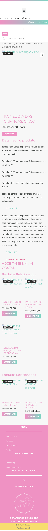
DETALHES (11, 252)
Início (4, 44)
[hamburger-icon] (5, 34)
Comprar (9, 313)
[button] (24, 10)
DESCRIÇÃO (12, 208)
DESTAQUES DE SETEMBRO (20, 44)
